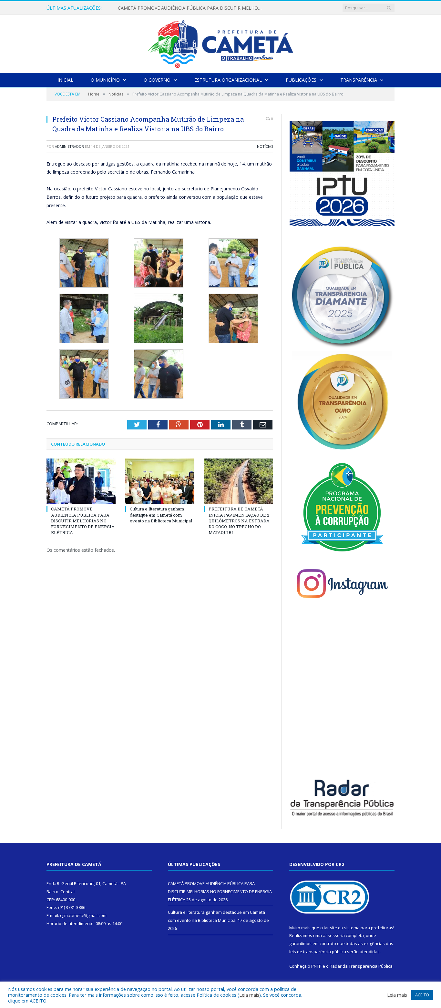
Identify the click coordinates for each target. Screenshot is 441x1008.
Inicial (65, 80)
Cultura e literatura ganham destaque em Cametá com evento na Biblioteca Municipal (192, 8)
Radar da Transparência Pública (361, 966)
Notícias (265, 146)
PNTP (316, 966)
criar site (328, 928)
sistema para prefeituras (368, 928)
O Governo (157, 80)
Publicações (301, 80)
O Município (105, 80)
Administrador (69, 146)
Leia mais (249, 995)
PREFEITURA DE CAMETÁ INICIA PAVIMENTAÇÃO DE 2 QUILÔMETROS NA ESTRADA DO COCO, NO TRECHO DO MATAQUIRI (239, 520)
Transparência (358, 80)
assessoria (334, 935)
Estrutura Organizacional (228, 80)
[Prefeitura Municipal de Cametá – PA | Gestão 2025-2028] (220, 42)
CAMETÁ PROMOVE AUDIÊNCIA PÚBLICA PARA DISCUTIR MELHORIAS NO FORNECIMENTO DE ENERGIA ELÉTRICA (83, 520)
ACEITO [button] (422, 995)
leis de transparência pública (317, 951)
